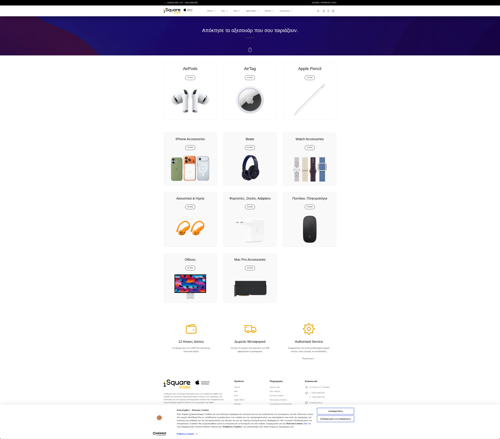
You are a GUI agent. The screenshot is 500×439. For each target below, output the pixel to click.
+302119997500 (191, 3)
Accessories (285, 11)
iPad (235, 11)
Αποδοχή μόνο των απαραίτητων (335, 419)
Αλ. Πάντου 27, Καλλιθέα (319, 387)
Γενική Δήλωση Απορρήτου (281, 404)
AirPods (268, 11)
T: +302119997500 (317, 393)
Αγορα (190, 78)
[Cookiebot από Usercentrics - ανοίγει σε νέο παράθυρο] (159, 434)
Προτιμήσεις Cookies (278, 400)
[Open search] (318, 11)
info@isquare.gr (316, 403)
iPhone (210, 11)
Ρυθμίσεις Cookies (185, 434)
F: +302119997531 (317, 397)
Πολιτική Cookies (277, 396)
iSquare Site (275, 387)
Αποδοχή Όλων (335, 411)
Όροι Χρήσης (275, 391)
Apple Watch (251, 11)
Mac (223, 11)
